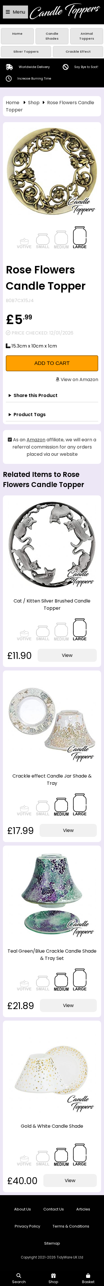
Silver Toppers (26, 51)
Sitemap (52, 1243)
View (67, 655)
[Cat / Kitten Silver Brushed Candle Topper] (52, 588)
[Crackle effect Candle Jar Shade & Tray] (52, 763)
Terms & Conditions (71, 1226)
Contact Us (53, 1209)
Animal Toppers (86, 36)
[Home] (65, 17)
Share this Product (35, 395)
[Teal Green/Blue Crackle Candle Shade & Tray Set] (52, 938)
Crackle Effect (78, 51)
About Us (22, 1209)
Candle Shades (52, 36)
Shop (34, 102)
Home (17, 33)
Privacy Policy (27, 1226)
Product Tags (30, 414)
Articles (83, 1209)
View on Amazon (79, 379)
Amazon (36, 439)
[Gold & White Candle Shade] (52, 1113)
